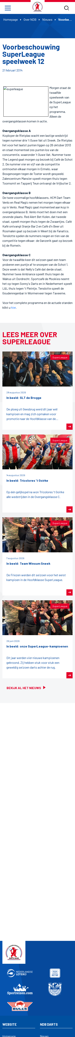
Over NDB (30, 19)
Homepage (10, 19)
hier (13, 307)
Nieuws (47, 19)
